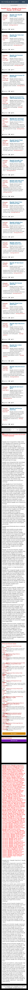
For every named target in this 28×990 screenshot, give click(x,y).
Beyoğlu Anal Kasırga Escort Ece (16, 409)
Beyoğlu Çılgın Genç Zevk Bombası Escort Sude (17, 181)
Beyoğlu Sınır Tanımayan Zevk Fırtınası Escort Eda (17, 119)
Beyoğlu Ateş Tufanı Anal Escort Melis (17, 35)
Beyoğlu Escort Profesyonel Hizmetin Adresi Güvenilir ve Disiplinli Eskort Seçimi (15, 663)
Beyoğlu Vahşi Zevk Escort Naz (17, 367)
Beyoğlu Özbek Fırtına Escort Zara (16, 303)
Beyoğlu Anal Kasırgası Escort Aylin (16, 55)
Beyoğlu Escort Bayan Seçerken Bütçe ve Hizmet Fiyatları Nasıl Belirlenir (15, 703)
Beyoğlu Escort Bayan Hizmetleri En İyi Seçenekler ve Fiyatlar (14, 697)
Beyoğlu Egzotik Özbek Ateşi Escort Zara (16, 140)
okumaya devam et (13, 25)
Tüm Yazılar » (14, 733)
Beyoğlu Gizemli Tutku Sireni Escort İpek (16, 202)
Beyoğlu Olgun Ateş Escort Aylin (17, 324)
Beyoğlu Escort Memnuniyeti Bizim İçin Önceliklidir (14, 724)
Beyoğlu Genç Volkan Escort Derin (16, 345)
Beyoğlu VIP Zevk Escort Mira (16, 263)
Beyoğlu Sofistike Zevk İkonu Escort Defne (16, 223)
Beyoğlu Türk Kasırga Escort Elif (16, 283)
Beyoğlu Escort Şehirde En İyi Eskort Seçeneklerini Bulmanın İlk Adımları (14, 714)
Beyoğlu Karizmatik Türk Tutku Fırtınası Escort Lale (17, 97)
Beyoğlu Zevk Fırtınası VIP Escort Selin (17, 76)
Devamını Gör (14, 740)
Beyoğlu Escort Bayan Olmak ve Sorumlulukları (13, 654)
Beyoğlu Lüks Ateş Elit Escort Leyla (16, 15)
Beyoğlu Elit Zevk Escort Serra (16, 387)
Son (17, 429)
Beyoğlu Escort (10, 2)
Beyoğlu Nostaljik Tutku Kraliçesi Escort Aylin (16, 161)
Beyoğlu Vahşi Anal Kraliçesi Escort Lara (16, 243)
